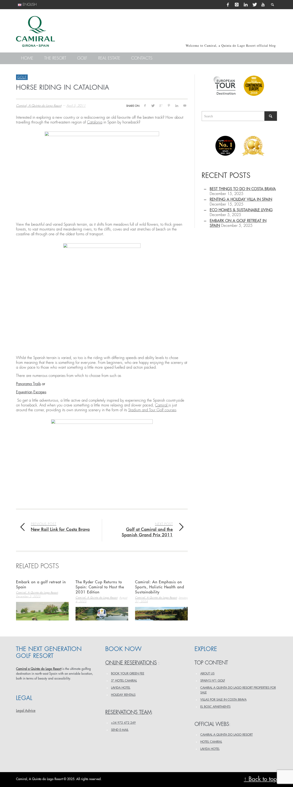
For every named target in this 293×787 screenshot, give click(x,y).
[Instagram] (236, 4)
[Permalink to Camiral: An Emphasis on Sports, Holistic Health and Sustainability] (161, 613)
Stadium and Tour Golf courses (152, 410)
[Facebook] (228, 4)
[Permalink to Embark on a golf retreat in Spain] (42, 611)
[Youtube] (263, 4)
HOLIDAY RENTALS (123, 694)
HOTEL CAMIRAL (211, 741)
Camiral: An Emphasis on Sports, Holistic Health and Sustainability (159, 587)
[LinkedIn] (245, 4)
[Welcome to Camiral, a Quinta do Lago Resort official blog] (35, 31)
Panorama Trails (28, 384)
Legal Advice (25, 711)
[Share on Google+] (161, 105)
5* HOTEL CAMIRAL (124, 680)
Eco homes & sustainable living (241, 210)
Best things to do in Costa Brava (243, 189)
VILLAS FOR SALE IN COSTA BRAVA (223, 699)
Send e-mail (119, 729)
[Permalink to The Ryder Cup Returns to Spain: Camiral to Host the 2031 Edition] (102, 613)
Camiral (161, 405)
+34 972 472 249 (123, 722)
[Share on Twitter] (153, 105)
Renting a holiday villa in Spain (241, 199)
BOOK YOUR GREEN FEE (127, 673)
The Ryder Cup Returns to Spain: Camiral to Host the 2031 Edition (100, 587)
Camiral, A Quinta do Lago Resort (38, 105)
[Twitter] (254, 4)
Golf (22, 77)
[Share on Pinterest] (169, 105)
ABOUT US (207, 673)
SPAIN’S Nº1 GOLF (212, 680)
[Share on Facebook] (145, 105)
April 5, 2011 (76, 105)
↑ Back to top (260, 779)
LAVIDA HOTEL (120, 687)
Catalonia (94, 122)
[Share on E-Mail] (185, 105)
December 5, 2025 (28, 596)
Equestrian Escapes (31, 392)
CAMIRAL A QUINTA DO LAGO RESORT (226, 734)
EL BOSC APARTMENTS (215, 706)
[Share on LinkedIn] (177, 105)
